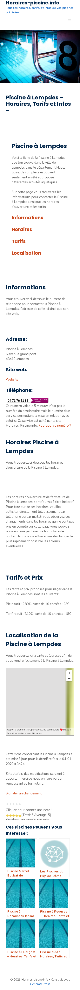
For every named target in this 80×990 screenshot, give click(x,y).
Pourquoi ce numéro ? (54, 425)
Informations (27, 217)
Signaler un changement (24, 793)
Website (12, 379)
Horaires (22, 229)
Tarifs (19, 241)
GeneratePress (40, 984)
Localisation (26, 253)
